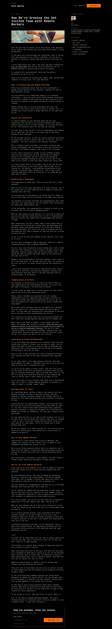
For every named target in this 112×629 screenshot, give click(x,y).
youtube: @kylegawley (79, 54)
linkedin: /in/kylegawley (80, 51)
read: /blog (76, 42)
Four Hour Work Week (19, 67)
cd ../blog (16, 14)
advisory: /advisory (78, 40)
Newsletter (81, 5)
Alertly (91, 31)
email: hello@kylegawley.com (81, 47)
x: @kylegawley (77, 49)
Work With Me (94, 5)
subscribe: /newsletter (79, 45)
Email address (17, 616)
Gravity (97, 31)
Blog (75, 5)
